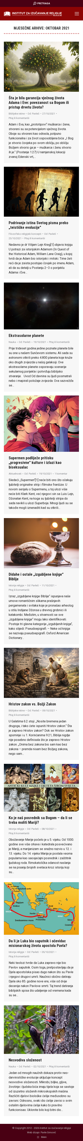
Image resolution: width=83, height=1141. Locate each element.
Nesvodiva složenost (25, 1060)
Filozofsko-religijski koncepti (25, 233)
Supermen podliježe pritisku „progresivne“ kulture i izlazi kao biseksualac (35, 463)
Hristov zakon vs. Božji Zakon (32, 704)
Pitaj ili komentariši (19, 118)
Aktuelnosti (15, 473)
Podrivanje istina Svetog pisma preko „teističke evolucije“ (38, 225)
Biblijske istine (17, 113)
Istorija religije (16, 585)
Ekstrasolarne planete (26, 335)
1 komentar (61, 473)
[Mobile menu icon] (77, 13)
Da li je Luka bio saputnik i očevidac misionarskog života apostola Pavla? (38, 943)
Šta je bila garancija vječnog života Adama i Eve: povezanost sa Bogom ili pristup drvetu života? (39, 102)
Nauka (12, 342)
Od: (33, 113)
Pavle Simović (48, 1132)
